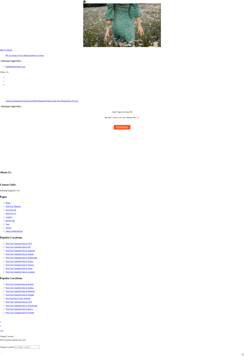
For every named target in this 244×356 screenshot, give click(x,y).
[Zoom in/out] (1, 351)
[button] (84, 1)
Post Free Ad (73, 101)
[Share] (6, 351)
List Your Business (22, 55)
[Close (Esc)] (9, 351)
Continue (122, 127)
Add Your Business (60, 101)
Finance (49, 101)
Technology (27, 101)
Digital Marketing (39, 101)
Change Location (37, 55)
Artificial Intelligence (14, 101)
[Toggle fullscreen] (4, 351)
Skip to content (6, 50)
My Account (10, 55)
